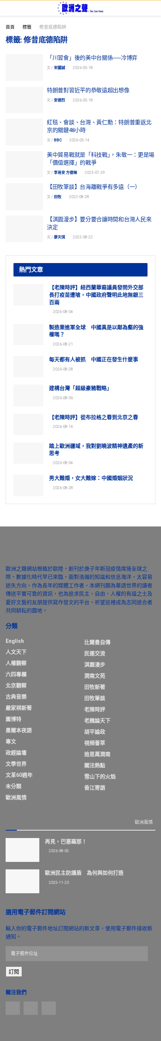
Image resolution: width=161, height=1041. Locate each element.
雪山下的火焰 (100, 776)
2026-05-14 (79, 140)
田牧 (57, 197)
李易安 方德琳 (65, 173)
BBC (58, 140)
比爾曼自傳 (97, 642)
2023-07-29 (94, 173)
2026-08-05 (58, 851)
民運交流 (94, 653)
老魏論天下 (97, 720)
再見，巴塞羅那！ (66, 841)
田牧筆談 (94, 698)
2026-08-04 (62, 312)
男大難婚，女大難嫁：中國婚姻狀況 (91, 478)
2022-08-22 (82, 237)
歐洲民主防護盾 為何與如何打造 (84, 873)
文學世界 (16, 764)
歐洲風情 (16, 797)
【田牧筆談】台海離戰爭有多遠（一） (93, 187)
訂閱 (14, 972)
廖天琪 (59, 237)
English (15, 641)
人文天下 (16, 652)
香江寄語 (94, 788)
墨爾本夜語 (19, 730)
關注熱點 (94, 765)
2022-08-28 (78, 197)
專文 (11, 741)
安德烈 (59, 100)
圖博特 (13, 719)
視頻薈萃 (94, 743)
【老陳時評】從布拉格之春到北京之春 (93, 417)
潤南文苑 (94, 676)
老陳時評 (94, 709)
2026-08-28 (62, 369)
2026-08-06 (62, 398)
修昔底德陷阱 (52, 27)
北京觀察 (16, 685)
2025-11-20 (58, 883)
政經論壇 (16, 753)
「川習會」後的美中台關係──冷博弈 (92, 57)
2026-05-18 (82, 68)
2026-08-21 (62, 344)
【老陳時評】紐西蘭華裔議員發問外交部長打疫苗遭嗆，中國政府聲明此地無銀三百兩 (96, 294)
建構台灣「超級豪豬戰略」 (80, 388)
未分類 (13, 786)
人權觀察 (16, 663)
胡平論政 (94, 732)
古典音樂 (16, 697)
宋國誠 (59, 68)
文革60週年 (19, 775)
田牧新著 (94, 687)
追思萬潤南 (97, 754)
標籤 (26, 27)
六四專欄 (16, 674)
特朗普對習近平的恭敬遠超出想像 (88, 90)
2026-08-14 (62, 427)
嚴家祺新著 (19, 708)
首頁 (10, 27)
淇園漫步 (94, 665)
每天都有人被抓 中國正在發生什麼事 (93, 359)
